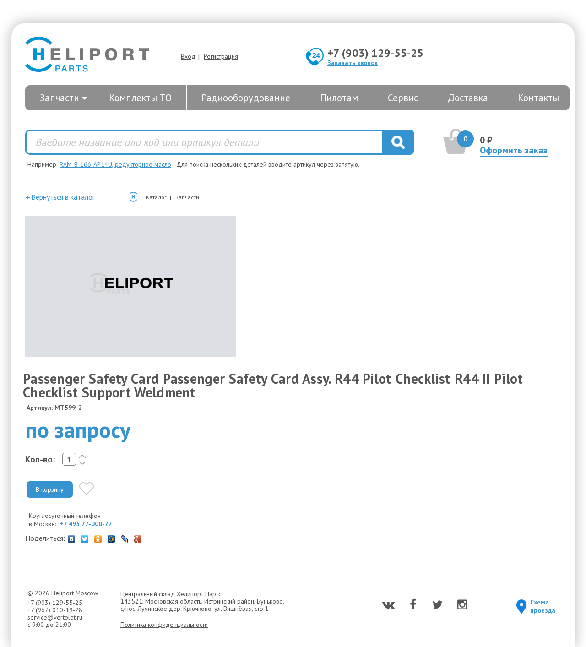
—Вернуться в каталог (60, 196)
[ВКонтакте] (71, 536)
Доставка (468, 98)
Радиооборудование (245, 98)
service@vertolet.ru (54, 617)
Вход (188, 56)
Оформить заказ (514, 150)
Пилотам (339, 98)
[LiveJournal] (125, 536)
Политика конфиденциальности (164, 624)
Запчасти (59, 98)
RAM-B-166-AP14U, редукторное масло (115, 164)
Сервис (403, 98)
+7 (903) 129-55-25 (375, 53)
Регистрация (221, 56)
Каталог (156, 197)
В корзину (50, 489)
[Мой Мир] (111, 536)
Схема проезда (542, 606)
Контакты (538, 98)
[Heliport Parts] (87, 55)
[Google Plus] (138, 536)
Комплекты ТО (140, 98)
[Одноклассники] (98, 536)
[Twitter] (85, 536)
